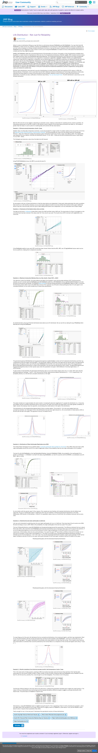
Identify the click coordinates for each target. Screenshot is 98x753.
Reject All (89, 750)
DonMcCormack (21, 38)
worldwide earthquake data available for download (53, 446)
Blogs (15, 26)
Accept (94, 750)
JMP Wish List (69, 7)
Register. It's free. (65, 13)
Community (83, 7)
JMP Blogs (56, 7)
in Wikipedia (28, 211)
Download (17, 10)
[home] (7, 2)
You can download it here (55, 74)
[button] (41, 98)
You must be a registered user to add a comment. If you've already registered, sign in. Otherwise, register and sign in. (49, 733)
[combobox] (65, 2)
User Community (23, 2)
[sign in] (90, 2)
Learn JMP (21, 7)
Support (33, 7)
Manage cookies (81, 750)
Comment (24, 736)
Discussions (9, 7)
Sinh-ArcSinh (42, 283)
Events (43, 7)
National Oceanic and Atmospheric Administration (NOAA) (30, 132)
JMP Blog (20, 26)
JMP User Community (7, 26)
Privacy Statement (64, 745)
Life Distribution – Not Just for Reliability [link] (33, 26)
